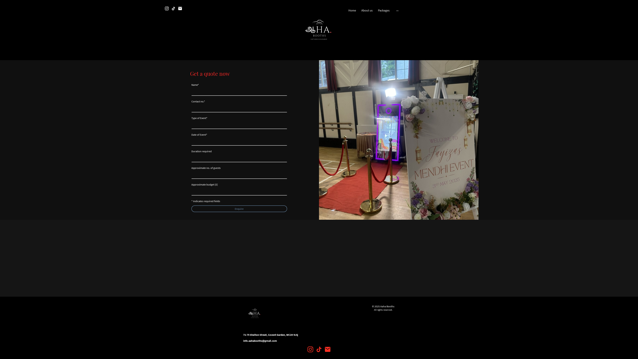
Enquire (239, 208)
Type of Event (199, 118)
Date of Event (199, 134)
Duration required (201, 151)
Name (195, 84)
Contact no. (198, 101)
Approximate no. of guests (206, 168)
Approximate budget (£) (204, 184)
